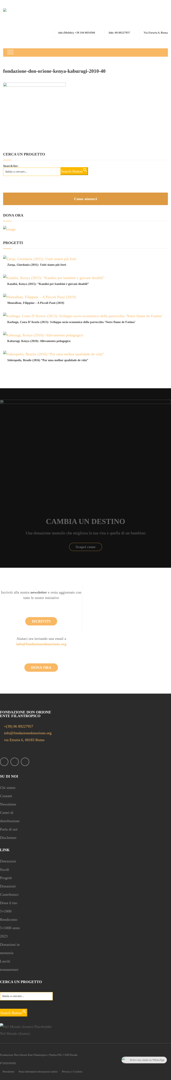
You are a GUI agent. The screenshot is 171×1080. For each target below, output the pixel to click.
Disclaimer (8, 838)
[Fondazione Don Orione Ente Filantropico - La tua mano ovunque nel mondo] (20, 18)
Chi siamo (7, 788)
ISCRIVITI (41, 621)
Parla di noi (9, 829)
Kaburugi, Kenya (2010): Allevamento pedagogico (38, 341)
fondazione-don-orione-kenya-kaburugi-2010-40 (54, 71)
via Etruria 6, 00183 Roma (23, 740)
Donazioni (8, 886)
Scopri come (86, 547)
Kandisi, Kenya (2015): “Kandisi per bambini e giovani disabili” (48, 284)
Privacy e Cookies (72, 1071)
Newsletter (8, 804)
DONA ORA (41, 667)
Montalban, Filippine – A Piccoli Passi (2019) (35, 302)
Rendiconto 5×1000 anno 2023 (10, 927)
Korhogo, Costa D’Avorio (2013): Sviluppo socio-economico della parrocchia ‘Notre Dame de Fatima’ (71, 322)
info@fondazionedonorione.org (41, 644)
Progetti (6, 878)
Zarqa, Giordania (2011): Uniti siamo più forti (36, 264)
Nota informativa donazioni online (38, 1071)
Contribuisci (9, 894)
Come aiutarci (85, 199)
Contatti (6, 796)
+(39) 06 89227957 (18, 726)
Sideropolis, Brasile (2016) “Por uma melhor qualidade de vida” (47, 360)
